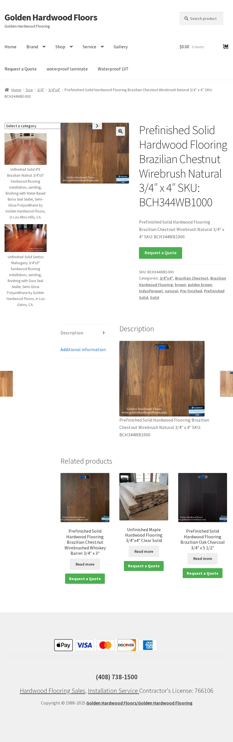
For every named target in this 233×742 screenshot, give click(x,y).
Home (10, 46)
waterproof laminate (67, 69)
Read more (85, 564)
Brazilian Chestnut (191, 278)
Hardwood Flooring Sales (52, 691)
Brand (32, 46)
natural (171, 290)
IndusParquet (151, 290)
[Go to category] (97, 126)
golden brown (200, 284)
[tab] (85, 333)
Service (89, 46)
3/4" (40, 89)
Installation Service (113, 691)
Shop (60, 46)
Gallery (121, 46)
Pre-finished (191, 290)
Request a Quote (21, 69)
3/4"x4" (54, 89)
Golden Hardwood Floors (51, 17)
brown (180, 284)
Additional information (83, 349)
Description (72, 332)
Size (29, 89)
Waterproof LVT (113, 69)
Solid (154, 297)
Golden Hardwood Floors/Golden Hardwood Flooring (139, 703)
